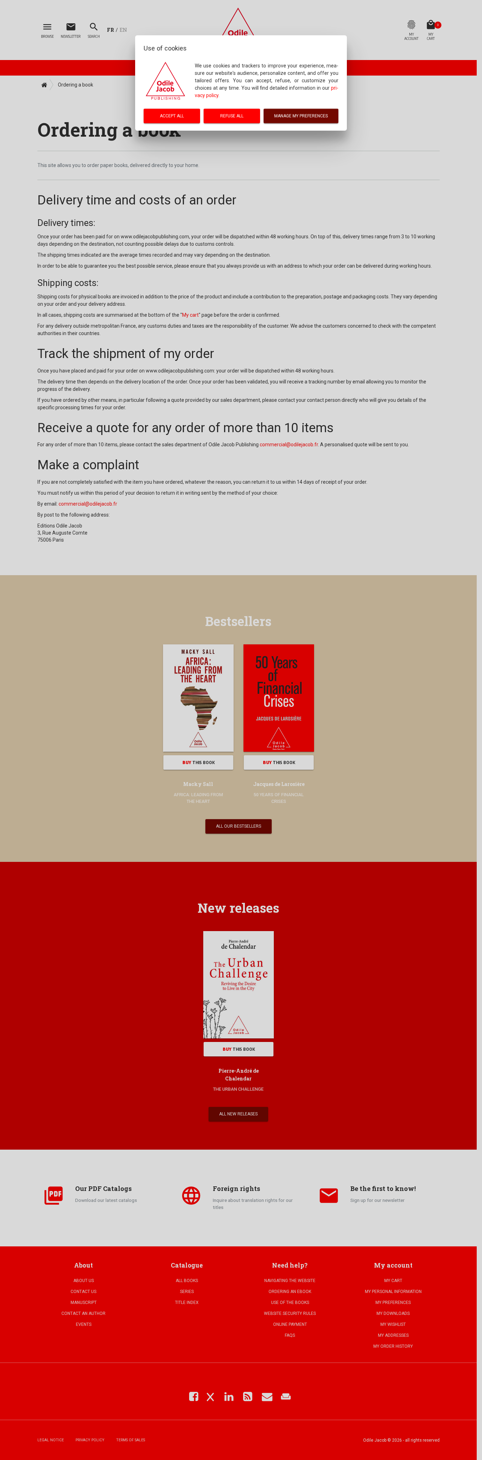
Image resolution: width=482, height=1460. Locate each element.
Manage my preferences (301, 115)
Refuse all (231, 115)
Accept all (172, 115)
